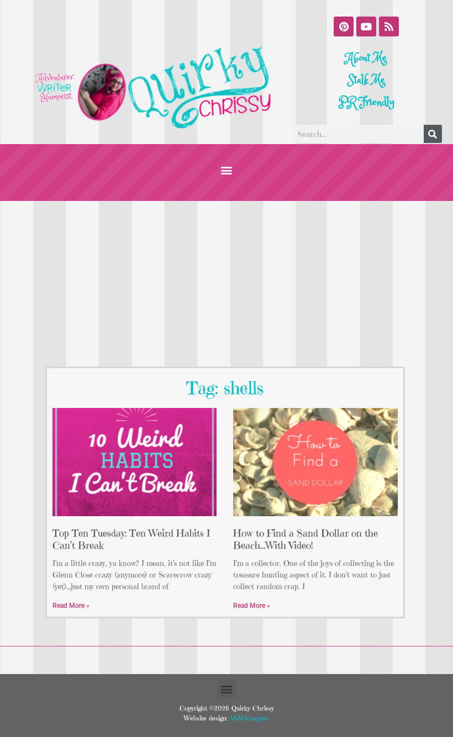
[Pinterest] (344, 26)
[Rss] (389, 26)
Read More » (70, 605)
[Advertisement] (226, 283)
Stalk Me (366, 80)
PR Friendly (366, 102)
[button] (227, 170)
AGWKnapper (248, 718)
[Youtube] (366, 26)
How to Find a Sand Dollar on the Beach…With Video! (305, 539)
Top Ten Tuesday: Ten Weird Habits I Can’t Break (131, 539)
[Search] (433, 134)
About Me (366, 58)
